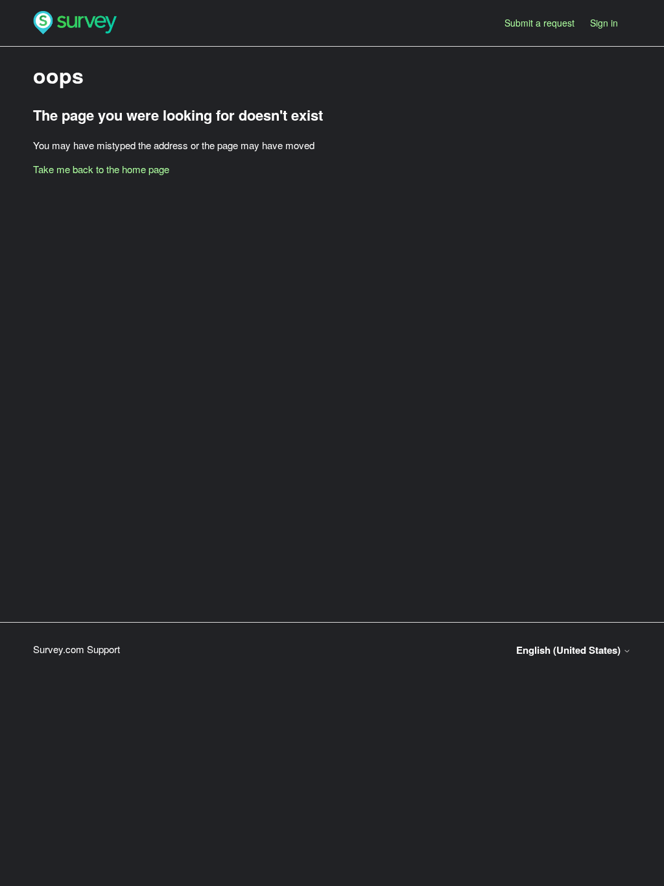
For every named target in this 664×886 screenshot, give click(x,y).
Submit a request (539, 22)
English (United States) (569, 650)
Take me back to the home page (101, 169)
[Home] (75, 23)
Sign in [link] (604, 22)
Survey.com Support (76, 649)
